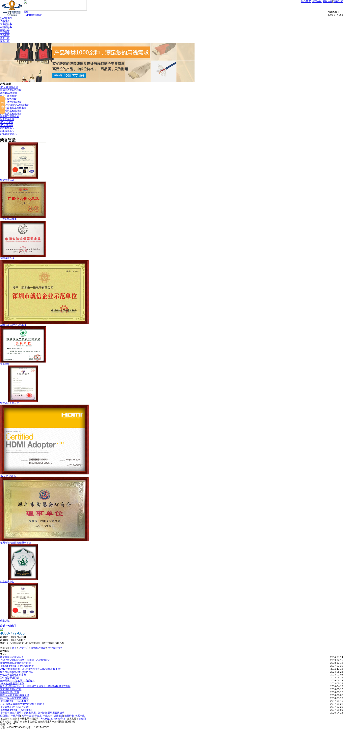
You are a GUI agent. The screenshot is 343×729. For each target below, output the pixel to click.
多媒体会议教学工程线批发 (14, 104)
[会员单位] (23, 361)
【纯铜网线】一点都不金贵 (14, 701)
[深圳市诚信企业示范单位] (44, 322)
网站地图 (327, 1)
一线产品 (15, 715)
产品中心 (24, 647)
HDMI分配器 (6, 122)
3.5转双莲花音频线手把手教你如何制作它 (22, 704)
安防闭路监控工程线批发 (13, 107)
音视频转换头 (7, 128)
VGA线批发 (6, 17)
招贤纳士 (69, 715)
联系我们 (338, 1)
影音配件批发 (7, 119)
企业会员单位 (7, 581)
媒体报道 (58, 715)
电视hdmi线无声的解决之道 (14, 695)
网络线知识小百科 (9, 692)
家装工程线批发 (8, 96)
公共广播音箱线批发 (10, 101)
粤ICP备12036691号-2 (52, 718)
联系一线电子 (8, 625)
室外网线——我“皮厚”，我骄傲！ (17, 680)
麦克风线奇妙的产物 (10, 689)
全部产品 (5, 29)
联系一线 (5, 41)
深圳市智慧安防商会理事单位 (15, 542)
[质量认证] (23, 618)
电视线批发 (6, 23)
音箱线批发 (6, 26)
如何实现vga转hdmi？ (12, 657)
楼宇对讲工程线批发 (10, 110)
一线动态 (47, 715)
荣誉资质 (37, 715)
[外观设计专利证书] (23, 400)
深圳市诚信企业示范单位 (13, 325)
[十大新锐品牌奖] (23, 216)
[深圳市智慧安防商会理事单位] (44, 540)
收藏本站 (317, 1)
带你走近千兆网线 (9, 677)
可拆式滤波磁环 (8, 134)
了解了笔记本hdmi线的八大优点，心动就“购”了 (25, 660)
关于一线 (5, 38)
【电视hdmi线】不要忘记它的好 (17, 666)
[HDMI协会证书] (44, 473)
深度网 (82, 718)
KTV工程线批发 (8, 99)
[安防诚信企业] (23, 256)
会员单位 (5, 364)
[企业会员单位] (23, 579)
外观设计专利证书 (9, 403)
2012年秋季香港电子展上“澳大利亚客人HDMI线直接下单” (30, 668)
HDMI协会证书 (8, 475)
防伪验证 (306, 1)
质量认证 (5, 620)
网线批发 (5, 20)
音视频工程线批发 (9, 116)
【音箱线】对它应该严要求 (14, 707)
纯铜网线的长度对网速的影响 (15, 663)
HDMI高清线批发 (33, 14)
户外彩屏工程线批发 (10, 113)
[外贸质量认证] (23, 177)
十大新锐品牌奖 (8, 219)
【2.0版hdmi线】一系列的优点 (16, 710)
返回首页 (5, 715)
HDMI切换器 (6, 125)
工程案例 (5, 32)
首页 (26, 12)
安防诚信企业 (7, 258)
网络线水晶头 (7, 131)
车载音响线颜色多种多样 (13, 674)
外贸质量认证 (7, 180)
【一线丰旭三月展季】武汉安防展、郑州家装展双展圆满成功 (32, 712)
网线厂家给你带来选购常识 (14, 698)
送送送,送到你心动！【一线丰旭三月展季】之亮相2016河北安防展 (35, 686)
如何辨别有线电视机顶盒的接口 (16, 671)
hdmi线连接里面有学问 (12, 683)
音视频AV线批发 (8, 93)
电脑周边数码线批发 (10, 90)
